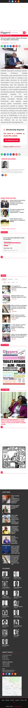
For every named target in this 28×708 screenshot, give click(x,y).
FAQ (7, 35)
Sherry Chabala (5, 616)
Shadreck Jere (5, 606)
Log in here (17, 146)
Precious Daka (5, 625)
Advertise (7, 700)
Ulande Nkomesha (18, 587)
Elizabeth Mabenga (18, 625)
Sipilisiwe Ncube (17, 577)
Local (26, 49)
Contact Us (17, 700)
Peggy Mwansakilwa (18, 606)
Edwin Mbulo (16, 635)
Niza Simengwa (5, 645)
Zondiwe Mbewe (5, 587)
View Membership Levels (11, 140)
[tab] (4, 279)
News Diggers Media (17, 706)
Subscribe (4, 35)
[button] (24, 33)
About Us (12, 700)
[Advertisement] (14, 17)
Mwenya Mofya (5, 597)
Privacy (22, 700)
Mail (26, 700)
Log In (10, 35)
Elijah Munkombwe (18, 597)
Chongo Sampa (17, 616)
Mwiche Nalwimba (5, 42)
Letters (2, 700)
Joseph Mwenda (5, 577)
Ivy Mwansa (5, 635)
